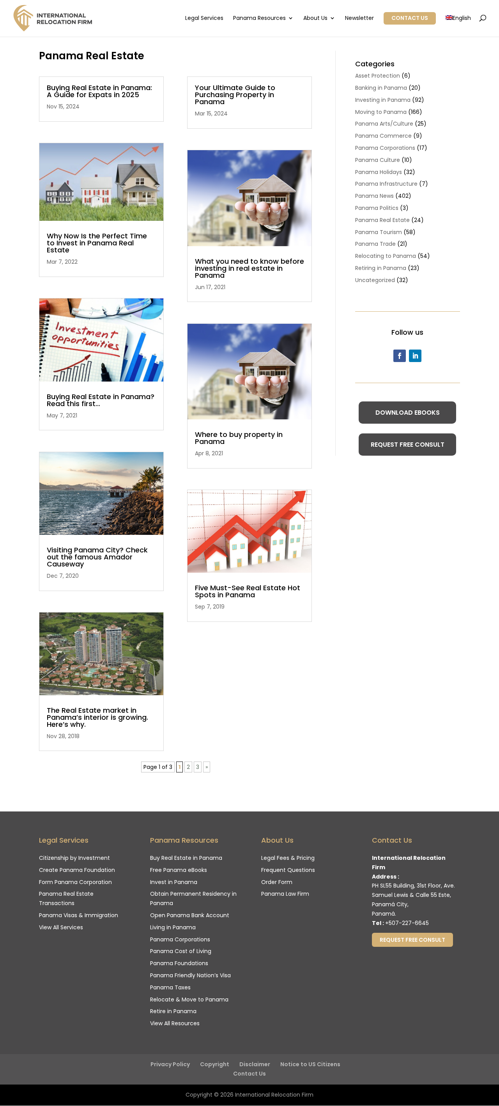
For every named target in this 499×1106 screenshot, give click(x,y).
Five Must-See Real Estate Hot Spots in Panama (247, 591)
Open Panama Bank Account (189, 915)
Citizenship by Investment (74, 858)
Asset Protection (377, 76)
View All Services (61, 927)
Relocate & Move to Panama (189, 999)
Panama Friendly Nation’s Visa (190, 975)
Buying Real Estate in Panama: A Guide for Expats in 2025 (99, 91)
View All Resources (175, 1023)
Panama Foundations (179, 963)
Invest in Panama (173, 882)
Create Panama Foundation (77, 870)
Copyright (214, 1064)
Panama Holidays (378, 172)
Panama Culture (377, 160)
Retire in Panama (173, 1011)
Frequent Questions (288, 870)
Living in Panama (173, 927)
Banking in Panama (381, 88)
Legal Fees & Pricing (288, 858)
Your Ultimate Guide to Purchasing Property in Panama (235, 95)
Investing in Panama (383, 100)
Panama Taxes (170, 987)
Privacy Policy (170, 1064)
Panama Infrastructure (386, 184)
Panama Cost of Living (180, 951)
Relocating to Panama (385, 256)
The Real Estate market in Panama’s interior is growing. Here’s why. (97, 717)
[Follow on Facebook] (399, 356)
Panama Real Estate (382, 220)
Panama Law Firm (285, 894)
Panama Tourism (378, 232)
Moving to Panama (381, 112)
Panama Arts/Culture (384, 124)
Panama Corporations (385, 148)
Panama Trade (375, 244)
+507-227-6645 (407, 923)
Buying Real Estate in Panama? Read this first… (100, 400)
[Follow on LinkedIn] (415, 356)
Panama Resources (259, 18)
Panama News (374, 196)
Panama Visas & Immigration (78, 915)
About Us (315, 18)
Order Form (276, 882)
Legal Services (204, 18)
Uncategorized (375, 280)
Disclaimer (254, 1064)
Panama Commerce (383, 136)
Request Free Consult (407, 444)
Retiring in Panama (380, 268)
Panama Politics (376, 208)
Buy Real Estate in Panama (186, 858)
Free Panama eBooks (178, 870)
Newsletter (359, 18)
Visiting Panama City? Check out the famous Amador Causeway (97, 557)
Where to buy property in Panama (239, 438)
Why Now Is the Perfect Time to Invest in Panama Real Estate (97, 243)
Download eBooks (407, 412)
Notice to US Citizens (310, 1064)
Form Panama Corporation (75, 882)
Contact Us (409, 18)
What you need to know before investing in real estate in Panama (249, 268)
